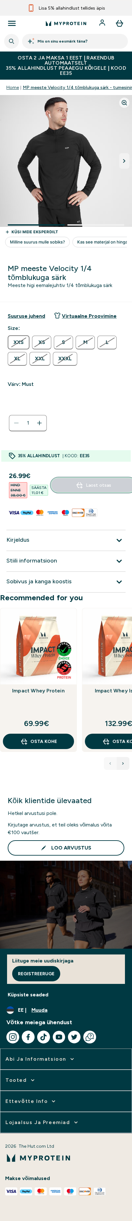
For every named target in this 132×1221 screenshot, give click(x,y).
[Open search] (11, 41)
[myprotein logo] (66, 23)
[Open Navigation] (12, 23)
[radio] (18, 342)
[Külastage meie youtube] (59, 1037)
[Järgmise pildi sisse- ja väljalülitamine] (124, 161)
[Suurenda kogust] (39, 423)
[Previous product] (110, 763)
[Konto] (103, 23)
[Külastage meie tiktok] (43, 1037)
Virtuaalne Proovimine (89, 316)
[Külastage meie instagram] (12, 1037)
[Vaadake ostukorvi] (119, 23)
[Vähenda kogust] (16, 423)
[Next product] (123, 763)
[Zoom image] (124, 103)
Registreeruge (36, 973)
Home (12, 87)
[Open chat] (89, 1037)
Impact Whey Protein (38, 690)
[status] (27, 423)
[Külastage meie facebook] (28, 1037)
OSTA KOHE (43, 741)
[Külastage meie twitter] (74, 1037)
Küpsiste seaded (28, 994)
